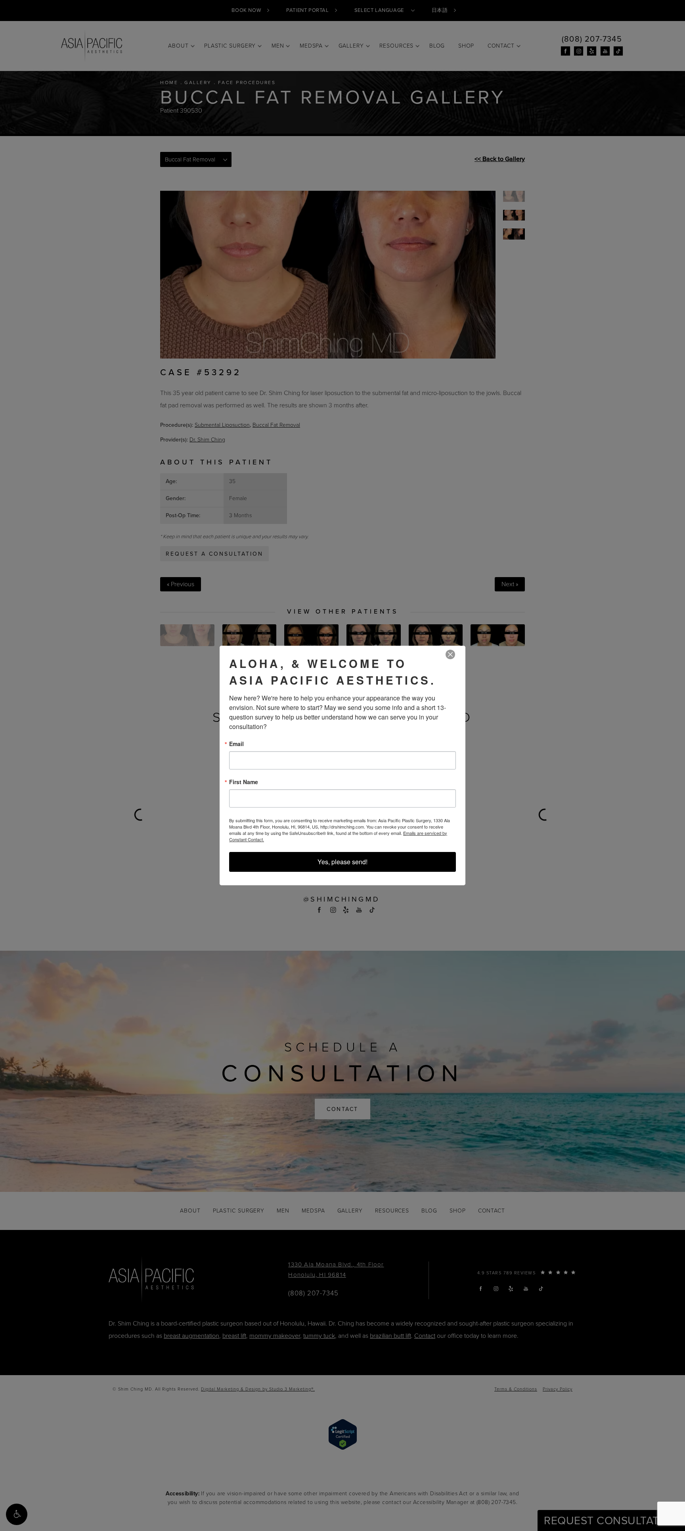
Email (236, 743)
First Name (243, 782)
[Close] (450, 654)
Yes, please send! (342, 861)
